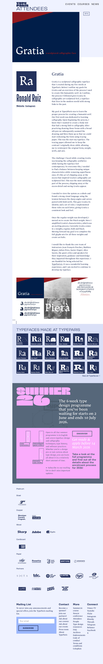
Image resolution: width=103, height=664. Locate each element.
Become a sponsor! (63, 609)
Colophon (77, 648)
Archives (76, 632)
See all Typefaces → (91, 376)
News (95, 4)
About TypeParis (63, 633)
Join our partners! (63, 614)
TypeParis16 (57, 264)
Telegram (91, 624)
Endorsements (79, 635)
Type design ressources (78, 625)
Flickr (89, 613)
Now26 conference (78, 614)
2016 (86, 13)
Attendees (77, 618)
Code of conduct (76, 639)
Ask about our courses (64, 619)
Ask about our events (63, 625)
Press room (63, 629)
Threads (90, 621)
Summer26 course (77, 609)
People (76, 621)
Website (20, 106)
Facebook (91, 630)
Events (70, 4)
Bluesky (90, 619)
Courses (84, 4)
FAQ (75, 629)
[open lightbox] (30, 288)
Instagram (30, 106)
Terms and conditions (77, 644)
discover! (82, 434)
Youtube (90, 610)
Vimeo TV (91, 608)
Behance (91, 627)
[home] (22, 4)
